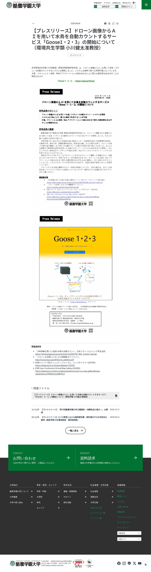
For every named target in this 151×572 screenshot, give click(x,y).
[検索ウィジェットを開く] (145, 564)
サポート (67, 497)
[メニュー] (146, 4)
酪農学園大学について (19, 491)
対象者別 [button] (97, 3)
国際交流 (94, 497)
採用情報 (121, 491)
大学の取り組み (16, 502)
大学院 (39, 497)
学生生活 (67, 485)
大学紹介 (14, 485)
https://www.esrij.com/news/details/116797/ (55, 365)
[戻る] (34, 23)
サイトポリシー (123, 522)
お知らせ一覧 (96, 507)
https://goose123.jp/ (85, 81)
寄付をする (126, 3)
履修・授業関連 (70, 491)
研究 (38, 502)
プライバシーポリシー (126, 517)
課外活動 (67, 502)
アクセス (107, 3)
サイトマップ (123, 527)
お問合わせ (116, 3)
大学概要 (13, 497)
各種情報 (121, 485)
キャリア (40, 508)
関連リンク (122, 496)
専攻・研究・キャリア (47, 485)
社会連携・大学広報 (99, 485)
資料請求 (121, 512)
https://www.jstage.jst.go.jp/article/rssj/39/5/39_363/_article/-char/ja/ (66, 354)
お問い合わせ (123, 506)
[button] (134, 3)
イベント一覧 (96, 518)
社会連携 (94, 491)
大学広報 (94, 502)
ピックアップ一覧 (97, 513)
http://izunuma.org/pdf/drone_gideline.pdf (54, 359)
